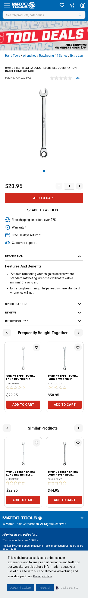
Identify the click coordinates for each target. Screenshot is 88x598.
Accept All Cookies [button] (20, 587)
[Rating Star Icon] (8, 387)
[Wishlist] (62, 5)
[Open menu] (7, 5)
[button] (67, 587)
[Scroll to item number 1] (44, 171)
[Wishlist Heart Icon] (36, 347)
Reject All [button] (45, 587)
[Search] (80, 15)
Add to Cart (44, 198)
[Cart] (72, 5)
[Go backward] (7, 332)
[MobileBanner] (44, 35)
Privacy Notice (42, 576)
